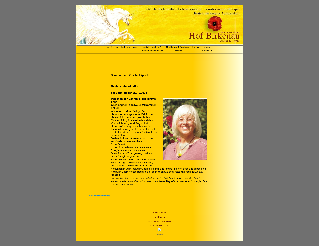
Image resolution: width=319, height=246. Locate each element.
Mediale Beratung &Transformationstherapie (151, 48)
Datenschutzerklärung (99, 195)
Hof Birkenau (112, 47)
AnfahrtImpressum (207, 48)
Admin (160, 234)
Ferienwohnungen (129, 47)
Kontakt (196, 47)
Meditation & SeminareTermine (178, 48)
